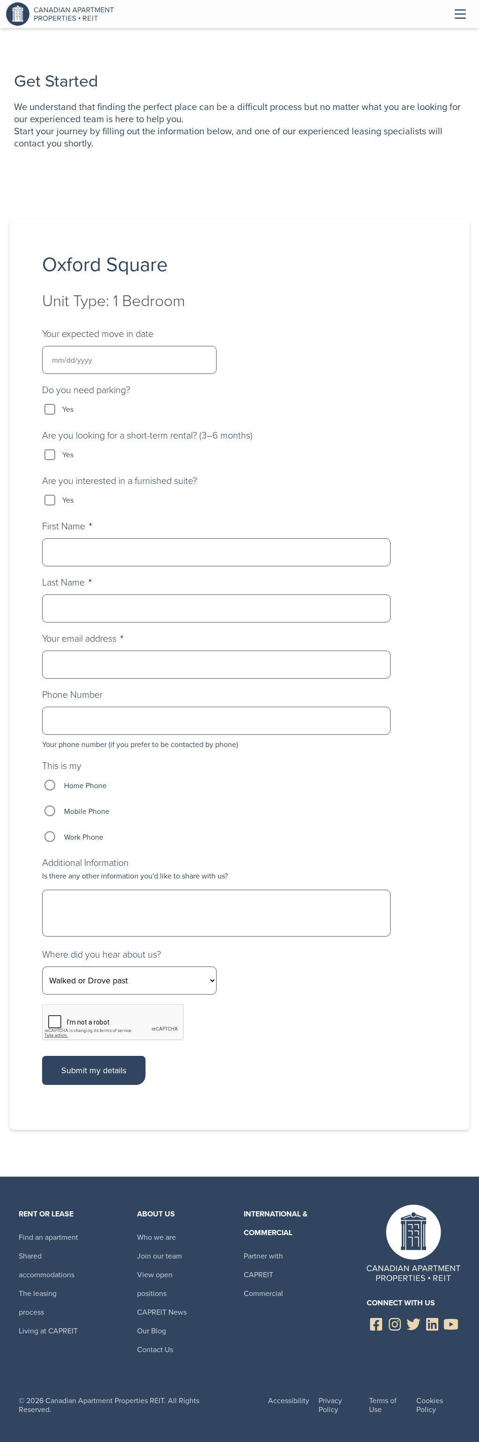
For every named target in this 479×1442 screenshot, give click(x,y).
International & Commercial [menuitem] (275, 1223)
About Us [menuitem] (156, 1213)
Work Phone (83, 837)
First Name (67, 526)
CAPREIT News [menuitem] (162, 1312)
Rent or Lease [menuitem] (46, 1213)
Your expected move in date (97, 334)
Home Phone (85, 785)
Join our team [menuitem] (159, 1256)
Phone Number (72, 694)
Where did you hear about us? (101, 954)
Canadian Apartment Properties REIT (62, 14)
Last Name (67, 582)
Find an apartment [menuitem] (48, 1237)
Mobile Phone (86, 811)
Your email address (82, 638)
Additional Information (85, 862)
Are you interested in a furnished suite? (119, 481)
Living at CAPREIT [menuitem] (48, 1330)
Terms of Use (383, 1404)
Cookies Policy (429, 1404)
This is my (61, 766)
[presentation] (113, 1022)
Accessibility (288, 1400)
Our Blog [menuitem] (151, 1330)
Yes (67, 409)
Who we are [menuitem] (156, 1237)
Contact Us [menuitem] (155, 1349)
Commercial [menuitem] (263, 1293)
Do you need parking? (86, 390)
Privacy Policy (330, 1404)
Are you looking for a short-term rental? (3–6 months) (147, 435)
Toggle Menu (460, 14)
